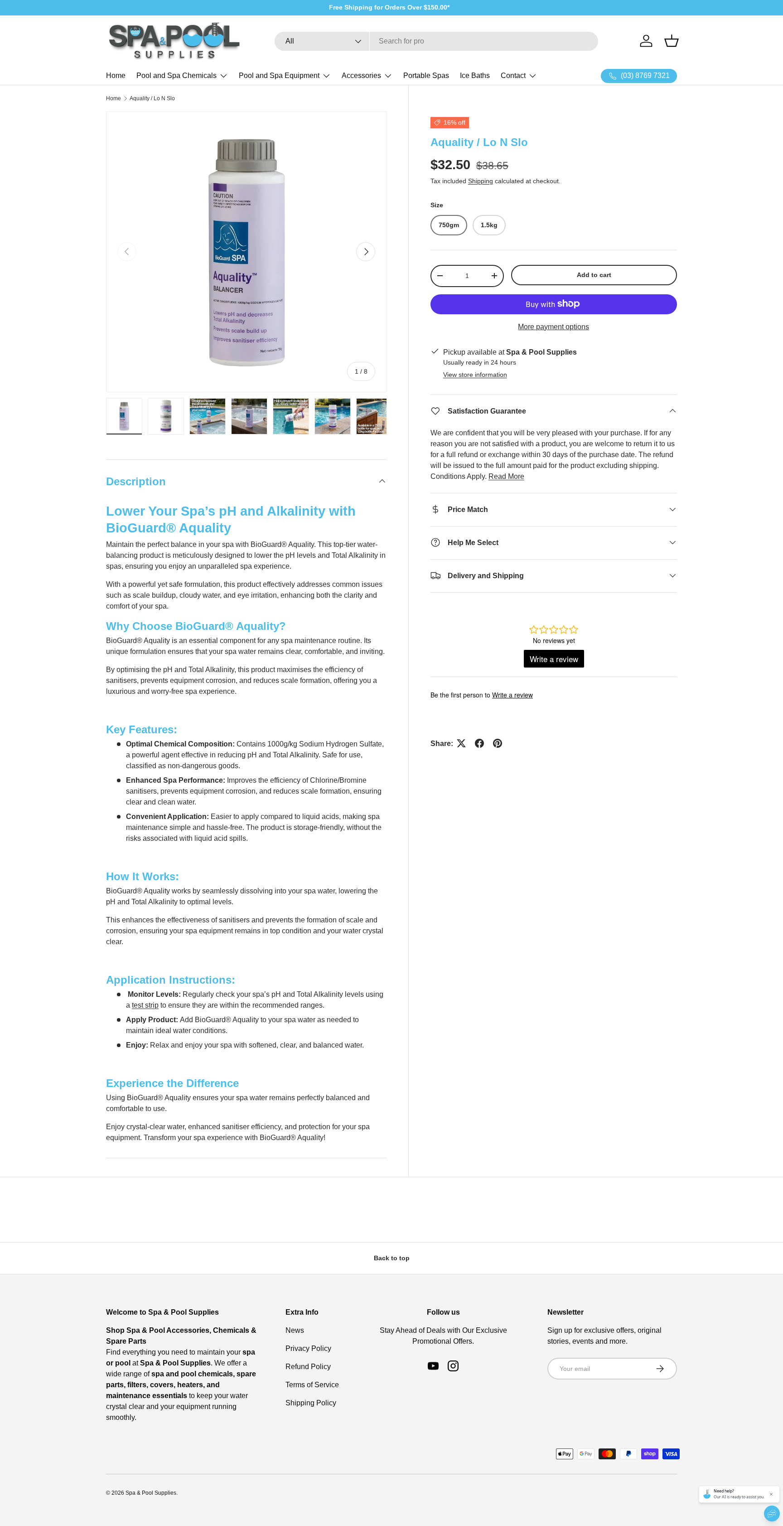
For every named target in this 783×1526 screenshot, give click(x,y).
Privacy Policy (308, 1348)
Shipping (480, 180)
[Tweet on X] (461, 743)
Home (116, 75)
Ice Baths (475, 75)
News (294, 1330)
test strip (145, 1005)
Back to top (392, 1258)
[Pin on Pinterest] (497, 743)
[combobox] (436, 41)
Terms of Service (312, 1385)
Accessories (361, 75)
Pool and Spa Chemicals (176, 75)
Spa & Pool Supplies (151, 1493)
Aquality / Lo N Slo (152, 98)
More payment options (553, 326)
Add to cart (594, 274)
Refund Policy (308, 1366)
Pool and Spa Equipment (279, 75)
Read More (506, 476)
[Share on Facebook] (479, 743)
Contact (513, 75)
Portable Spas (426, 75)
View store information (475, 374)
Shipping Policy (310, 1403)
